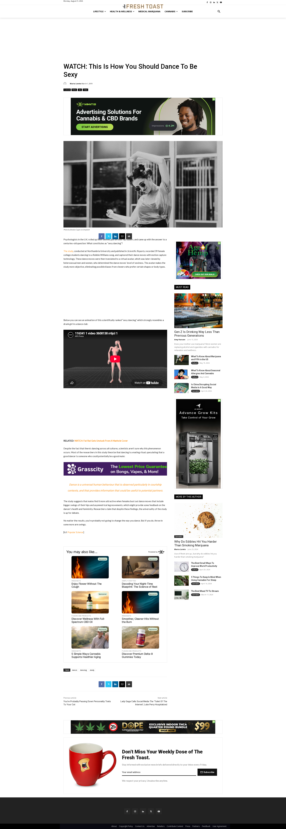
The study (68, 251)
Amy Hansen (179, 339)
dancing (83, 670)
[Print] (129, 236)
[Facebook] (102, 236)
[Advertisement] (143, 40)
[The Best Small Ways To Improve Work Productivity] (181, 567)
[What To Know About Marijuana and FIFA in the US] (181, 360)
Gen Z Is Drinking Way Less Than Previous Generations (197, 333)
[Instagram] (135, 811)
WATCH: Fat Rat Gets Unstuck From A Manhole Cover (101, 440)
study (92, 670)
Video (85, 90)
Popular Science (75, 532)
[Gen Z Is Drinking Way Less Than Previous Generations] (198, 310)
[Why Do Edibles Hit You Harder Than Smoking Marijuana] (198, 520)
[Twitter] (108, 236)
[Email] (122, 236)
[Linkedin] (115, 236)
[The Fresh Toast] (143, 6)
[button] (219, 11)
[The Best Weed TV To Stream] (181, 595)
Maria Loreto (75, 83)
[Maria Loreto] (65, 83)
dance (74, 670)
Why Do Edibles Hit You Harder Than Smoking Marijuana (195, 543)
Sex (80, 90)
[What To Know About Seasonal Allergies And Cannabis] (181, 374)
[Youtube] (159, 811)
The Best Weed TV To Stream (205, 591)
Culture (67, 90)
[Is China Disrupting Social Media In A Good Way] (181, 388)
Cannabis (178, 327)
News (74, 90)
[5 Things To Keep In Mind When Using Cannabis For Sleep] (181, 581)
